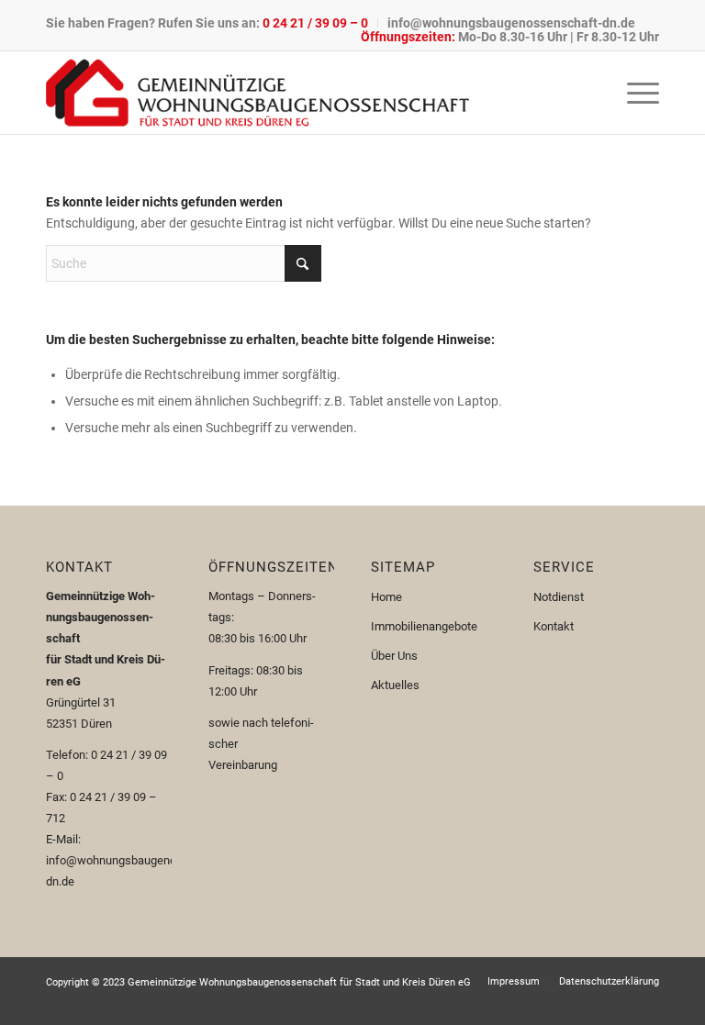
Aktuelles (395, 685)
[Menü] (634, 92)
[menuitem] (212, 23)
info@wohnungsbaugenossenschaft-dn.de (511, 23)
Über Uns (394, 656)
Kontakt (553, 626)
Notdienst (558, 597)
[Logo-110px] (257, 92)
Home (386, 597)
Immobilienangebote (424, 626)
